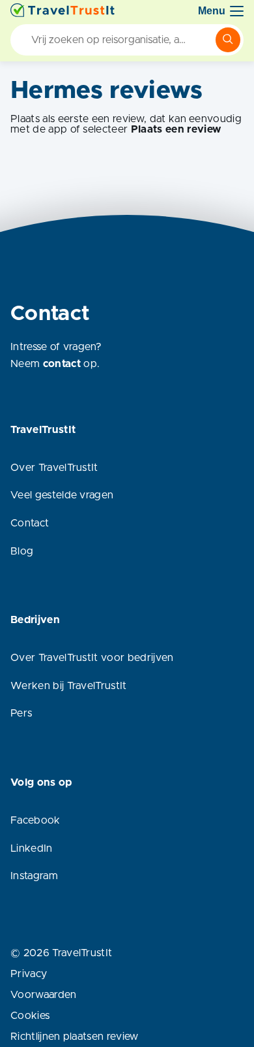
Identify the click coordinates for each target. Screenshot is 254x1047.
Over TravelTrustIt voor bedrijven (92, 657)
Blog (21, 551)
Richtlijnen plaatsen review (74, 1036)
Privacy (28, 974)
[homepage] (62, 11)
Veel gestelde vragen (61, 495)
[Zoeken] (228, 39)
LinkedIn (31, 848)
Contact (29, 523)
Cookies (29, 1015)
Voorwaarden (43, 995)
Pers (21, 713)
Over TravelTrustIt (54, 467)
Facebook (35, 820)
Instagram (34, 876)
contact (62, 364)
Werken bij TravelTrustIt (68, 686)
